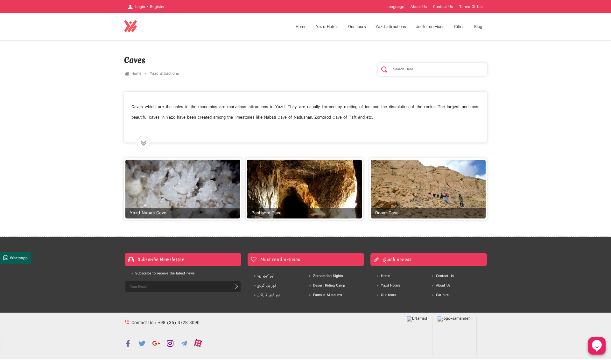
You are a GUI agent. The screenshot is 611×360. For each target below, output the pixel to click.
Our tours (357, 26)
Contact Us (443, 7)
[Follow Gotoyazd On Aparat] (198, 343)
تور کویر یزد (264, 276)
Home (301, 26)
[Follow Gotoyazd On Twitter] (142, 343)
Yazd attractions (164, 74)
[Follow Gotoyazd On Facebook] (128, 343)
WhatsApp (18, 258)
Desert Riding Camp (327, 285)
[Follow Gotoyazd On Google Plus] (156, 343)
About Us (419, 7)
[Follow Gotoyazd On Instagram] (170, 343)
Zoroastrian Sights (326, 276)
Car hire (440, 295)
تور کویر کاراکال (267, 295)
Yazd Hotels (389, 285)
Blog (478, 26)
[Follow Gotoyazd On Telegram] (184, 343)
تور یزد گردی (265, 285)
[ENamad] (417, 335)
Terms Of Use (471, 7)
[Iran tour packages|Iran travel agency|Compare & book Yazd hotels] (130, 26)
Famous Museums (325, 295)
